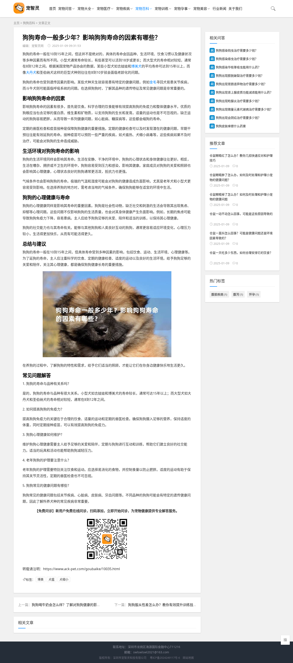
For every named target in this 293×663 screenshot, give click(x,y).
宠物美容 (200, 8)
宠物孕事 (181, 8)
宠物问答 (65, 8)
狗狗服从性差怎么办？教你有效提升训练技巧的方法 (167, 604)
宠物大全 (84, 8)
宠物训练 (161, 8)
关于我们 (235, 8)
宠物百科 (142, 8)
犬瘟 (51, 579)
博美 (41, 579)
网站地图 (188, 658)
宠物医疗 (103, 8)
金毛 (153, 82)
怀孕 (254, 294)
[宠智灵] (19, 12)
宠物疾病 (123, 8)
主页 (17, 23)
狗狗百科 (29, 23)
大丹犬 (31, 72)
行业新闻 (219, 8)
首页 (52, 8)
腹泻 (238, 294)
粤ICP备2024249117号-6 (165, 658)
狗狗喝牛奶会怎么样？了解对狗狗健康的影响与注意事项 (75, 604)
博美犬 (136, 66)
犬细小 (63, 579)
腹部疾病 (219, 294)
